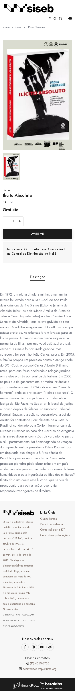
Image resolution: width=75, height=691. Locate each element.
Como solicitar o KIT (52, 530)
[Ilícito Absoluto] (37, 94)
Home (6, 27)
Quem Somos (48, 519)
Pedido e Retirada (51, 524)
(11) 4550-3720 (39, 663)
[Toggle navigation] (70, 18)
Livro (18, 27)
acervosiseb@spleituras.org (39, 669)
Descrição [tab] (37, 277)
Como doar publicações (55, 535)
